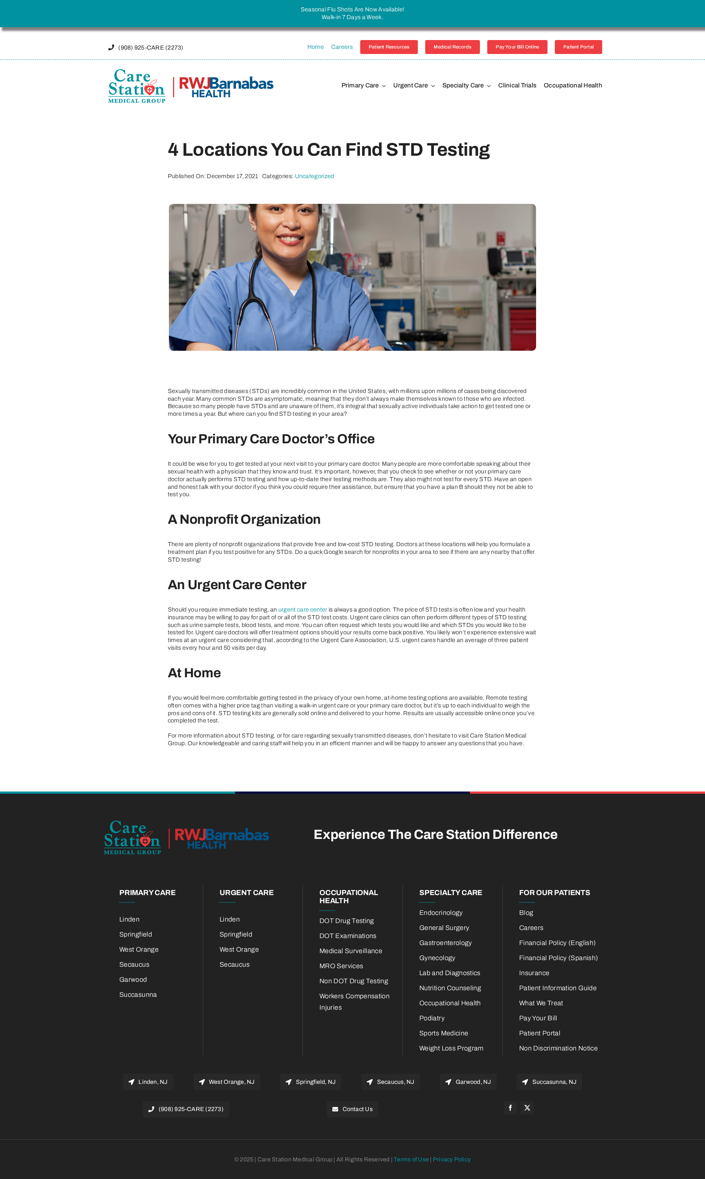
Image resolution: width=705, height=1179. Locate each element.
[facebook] (510, 1107)
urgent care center (303, 609)
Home (315, 47)
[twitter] (527, 1107)
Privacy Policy (452, 1159)
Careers (342, 47)
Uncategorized (315, 176)
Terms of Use (412, 1159)
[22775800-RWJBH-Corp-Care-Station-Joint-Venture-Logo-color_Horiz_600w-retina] (191, 72)
